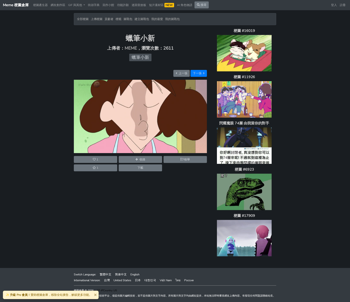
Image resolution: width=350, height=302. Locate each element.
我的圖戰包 (172, 19)
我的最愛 (157, 19)
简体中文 (121, 275)
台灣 (107, 280)
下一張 (198, 73)
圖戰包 (128, 19)
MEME (131, 48)
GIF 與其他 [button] (75, 5)
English (134, 275)
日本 (138, 280)
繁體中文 (105, 275)
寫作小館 (108, 5)
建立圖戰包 (142, 19)
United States (122, 280)
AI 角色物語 (184, 5)
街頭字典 (94, 5)
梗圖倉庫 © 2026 (84, 290)
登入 (334, 5)
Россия (189, 280)
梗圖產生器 (40, 5)
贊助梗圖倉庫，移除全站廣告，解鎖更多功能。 (49, 295)
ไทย (177, 280)
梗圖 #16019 (244, 30)
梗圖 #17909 (244, 215)
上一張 (182, 73)
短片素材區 (161, 5)
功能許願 (123, 5)
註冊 (343, 5)
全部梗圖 (83, 19)
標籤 (118, 19)
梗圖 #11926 (244, 76)
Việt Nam (166, 280)
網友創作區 (58, 5)
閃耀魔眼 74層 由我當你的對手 (244, 123)
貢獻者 (109, 19)
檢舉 (186, 159)
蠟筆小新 (140, 57)
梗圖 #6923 (244, 169)
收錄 (141, 159)
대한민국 (150, 280)
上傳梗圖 (96, 19)
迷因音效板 (139, 5)
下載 (140, 168)
